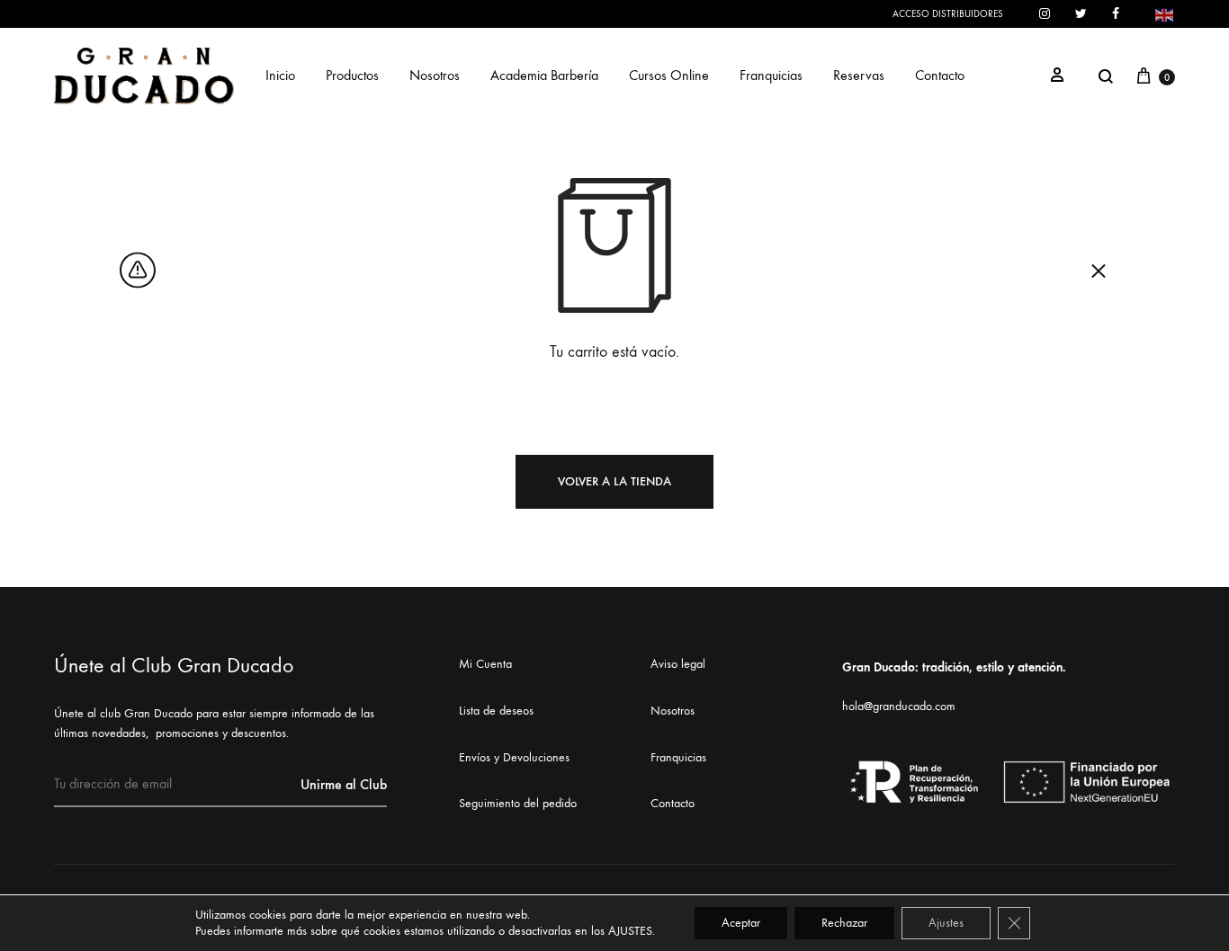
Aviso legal (677, 663)
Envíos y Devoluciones (514, 757)
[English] (1165, 13)
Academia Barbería (544, 75)
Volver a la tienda (614, 481)
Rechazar (844, 922)
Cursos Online (669, 75)
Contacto (939, 75)
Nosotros (434, 75)
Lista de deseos (496, 710)
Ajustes (946, 922)
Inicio (280, 75)
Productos (352, 75)
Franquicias (771, 75)
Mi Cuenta (485, 663)
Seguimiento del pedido (518, 803)
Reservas (858, 75)
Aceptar (741, 922)
